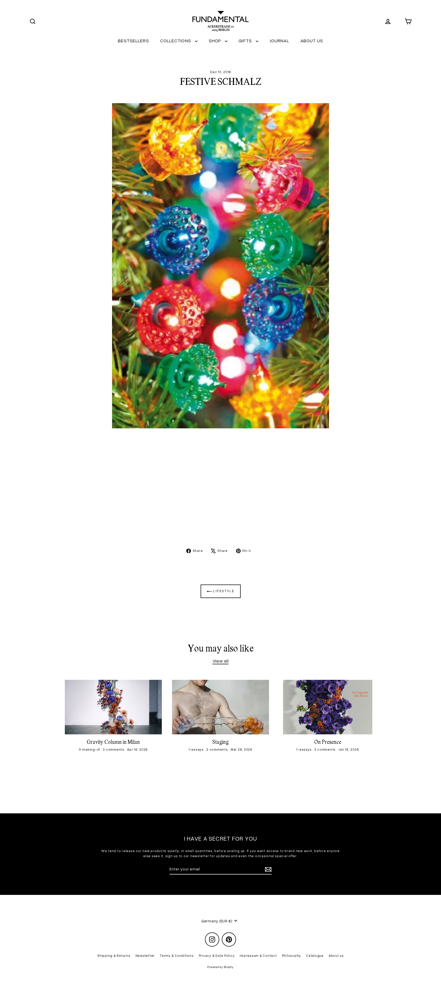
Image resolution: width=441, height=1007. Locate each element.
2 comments (217, 749)
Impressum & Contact (258, 955)
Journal (279, 40)
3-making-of (90, 749)
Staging (220, 742)
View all (221, 661)
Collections (176, 40)
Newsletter (145, 955)
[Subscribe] (267, 869)
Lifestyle (223, 591)
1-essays (197, 749)
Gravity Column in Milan (113, 742)
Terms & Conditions (177, 955)
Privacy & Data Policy (217, 955)
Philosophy (291, 955)
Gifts (246, 40)
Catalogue (315, 955)
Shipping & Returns (113, 955)
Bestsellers (133, 40)
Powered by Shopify (220, 967)
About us (311, 40)
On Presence (327, 742)
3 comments (114, 749)
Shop (216, 40)
